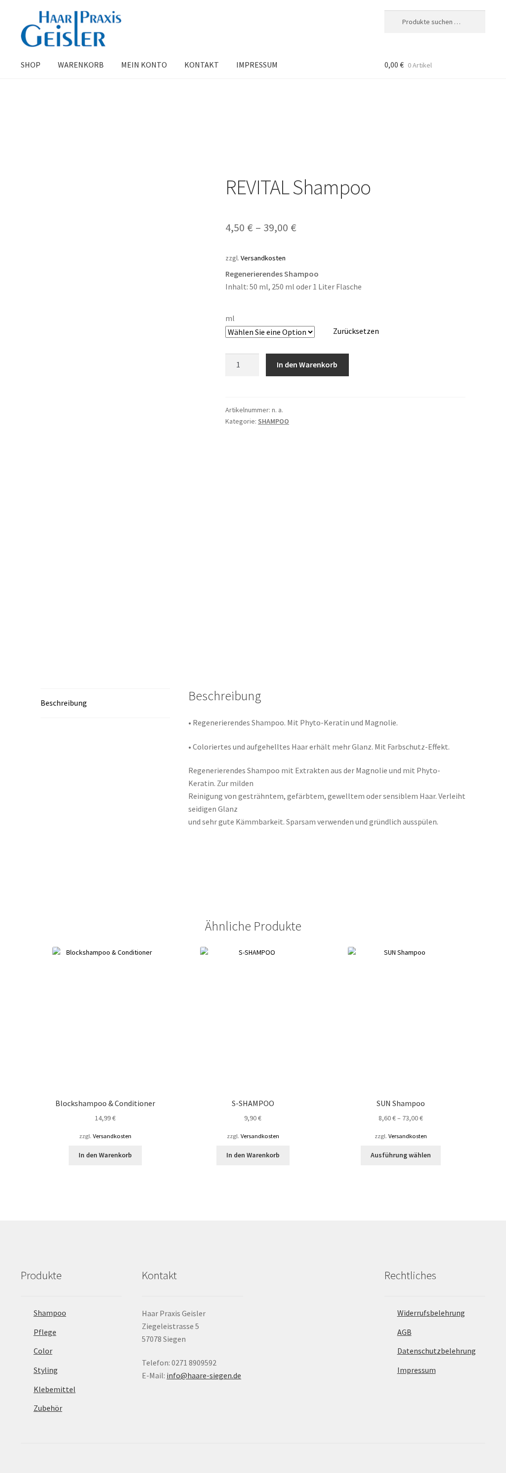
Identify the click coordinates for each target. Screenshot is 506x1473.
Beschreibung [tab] (64, 703)
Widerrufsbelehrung (431, 1313)
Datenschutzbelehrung (436, 1351)
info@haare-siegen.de (204, 1375)
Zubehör (48, 1408)
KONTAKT (201, 65)
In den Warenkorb (307, 364)
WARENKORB (81, 65)
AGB (404, 1332)
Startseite (45, 95)
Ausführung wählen (401, 1154)
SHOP (31, 65)
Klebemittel (55, 1389)
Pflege (45, 1332)
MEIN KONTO (144, 65)
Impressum (416, 1370)
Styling (46, 1370)
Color (43, 1351)
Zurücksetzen (356, 331)
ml (230, 318)
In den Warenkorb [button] (105, 1154)
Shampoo (50, 1313)
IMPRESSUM (257, 65)
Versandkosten (263, 257)
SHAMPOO (83, 95)
